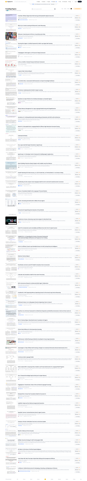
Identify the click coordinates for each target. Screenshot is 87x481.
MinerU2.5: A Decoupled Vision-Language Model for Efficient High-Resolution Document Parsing (39, 126)
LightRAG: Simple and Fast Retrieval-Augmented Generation (31, 403)
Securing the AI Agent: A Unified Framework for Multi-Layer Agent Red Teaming (35, 43)
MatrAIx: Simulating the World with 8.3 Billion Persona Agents (31, 200)
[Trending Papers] (71, 8)
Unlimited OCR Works (22, 135)
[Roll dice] (55, 9)
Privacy (24, 479)
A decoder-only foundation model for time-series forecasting (31, 274)
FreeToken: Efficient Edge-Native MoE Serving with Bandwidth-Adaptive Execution (36, 15)
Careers (38, 479)
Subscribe (52, 4)
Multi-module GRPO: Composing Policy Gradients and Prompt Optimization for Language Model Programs (41, 366)
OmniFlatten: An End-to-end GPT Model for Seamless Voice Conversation (34, 264)
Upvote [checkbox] (77, 15)
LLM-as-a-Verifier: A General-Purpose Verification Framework (31, 62)
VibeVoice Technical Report (24, 256)
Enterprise (65, 1)
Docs (60, 1)
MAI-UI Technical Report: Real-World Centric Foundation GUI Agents (33, 320)
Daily (62, 8)
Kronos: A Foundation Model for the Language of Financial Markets (32, 191)
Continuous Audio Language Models (26, 357)
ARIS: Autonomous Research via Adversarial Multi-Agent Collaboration (33, 283)
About (31, 479)
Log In (76, 1)
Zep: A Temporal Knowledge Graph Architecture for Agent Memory (32, 375)
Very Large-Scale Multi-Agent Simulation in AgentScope (30, 145)
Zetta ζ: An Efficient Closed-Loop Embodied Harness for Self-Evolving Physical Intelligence (37, 246)
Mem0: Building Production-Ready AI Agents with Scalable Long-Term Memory (35, 163)
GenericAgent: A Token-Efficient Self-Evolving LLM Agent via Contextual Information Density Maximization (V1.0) (42, 347)
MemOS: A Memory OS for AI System (26, 430)
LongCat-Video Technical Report (25, 71)
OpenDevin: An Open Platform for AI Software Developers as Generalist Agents (35, 98)
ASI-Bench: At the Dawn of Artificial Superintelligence (29, 449)
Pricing (69, 1)
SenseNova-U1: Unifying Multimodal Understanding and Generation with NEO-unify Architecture (39, 117)
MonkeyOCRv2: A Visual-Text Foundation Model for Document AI (32, 393)
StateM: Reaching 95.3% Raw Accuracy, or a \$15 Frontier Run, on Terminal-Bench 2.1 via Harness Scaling (40, 172)
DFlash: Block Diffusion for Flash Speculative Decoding (30, 329)
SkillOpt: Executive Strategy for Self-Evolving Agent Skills (30, 440)
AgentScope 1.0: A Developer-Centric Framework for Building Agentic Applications (35, 154)
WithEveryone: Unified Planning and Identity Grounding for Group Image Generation (36, 339)
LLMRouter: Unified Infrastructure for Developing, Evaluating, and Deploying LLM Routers (37, 468)
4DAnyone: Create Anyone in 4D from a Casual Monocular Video (31, 34)
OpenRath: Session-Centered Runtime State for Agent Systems (31, 412)
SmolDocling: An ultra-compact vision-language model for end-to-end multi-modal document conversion (41, 181)
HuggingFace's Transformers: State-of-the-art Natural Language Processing (34, 384)
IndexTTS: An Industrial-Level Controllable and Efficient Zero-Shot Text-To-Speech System (37, 228)
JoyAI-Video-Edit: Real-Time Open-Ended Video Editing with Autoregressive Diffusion (36, 458)
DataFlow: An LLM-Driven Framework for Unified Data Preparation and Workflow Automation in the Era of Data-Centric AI (44, 310)
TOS (17, 479)
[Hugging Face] (45, 479)
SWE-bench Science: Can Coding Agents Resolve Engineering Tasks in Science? (35, 302)
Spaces (49, 1)
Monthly (68, 8)
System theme (9, 479)
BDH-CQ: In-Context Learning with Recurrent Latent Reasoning (31, 25)
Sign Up (79, 1)
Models (38, 1)
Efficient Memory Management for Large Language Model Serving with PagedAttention (37, 108)
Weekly (65, 8)
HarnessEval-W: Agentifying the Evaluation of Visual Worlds (31, 210)
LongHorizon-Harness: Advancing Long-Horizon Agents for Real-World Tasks (34, 219)
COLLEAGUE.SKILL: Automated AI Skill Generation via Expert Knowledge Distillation (36, 80)
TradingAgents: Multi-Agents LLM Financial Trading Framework (31, 52)
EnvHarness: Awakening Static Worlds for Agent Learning (30, 90)
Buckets (54, 1)
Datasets (43, 1)
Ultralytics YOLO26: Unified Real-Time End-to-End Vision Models (32, 421)
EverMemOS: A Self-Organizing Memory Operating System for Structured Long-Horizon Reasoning (39, 292)
